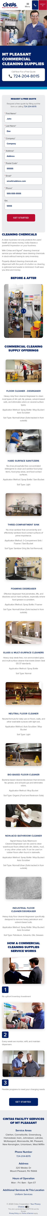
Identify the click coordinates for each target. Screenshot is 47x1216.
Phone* (9, 188)
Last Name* (11, 125)
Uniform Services (23, 1194)
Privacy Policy (14, 1213)
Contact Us (43, 5)
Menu (28, 6)
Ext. (6, 200)
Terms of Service (28, 1213)
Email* (8, 175)
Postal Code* (11, 163)
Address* (10, 150)
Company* (10, 138)
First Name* (11, 113)
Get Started (21, 217)
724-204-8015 (26, 76)
